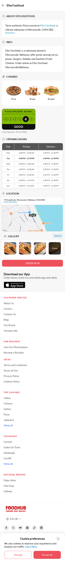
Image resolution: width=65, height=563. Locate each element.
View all (8, 425)
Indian (7, 398)
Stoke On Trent (12, 447)
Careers (8, 308)
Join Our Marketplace (16, 347)
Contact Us (10, 314)
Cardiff (7, 458)
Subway (8, 491)
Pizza (7, 414)
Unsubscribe (10, 330)
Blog (6, 319)
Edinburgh (9, 452)
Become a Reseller (14, 352)
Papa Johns (10, 480)
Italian (7, 409)
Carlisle (8, 441)
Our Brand (9, 325)
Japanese (9, 420)
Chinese (8, 403)
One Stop (9, 485)
